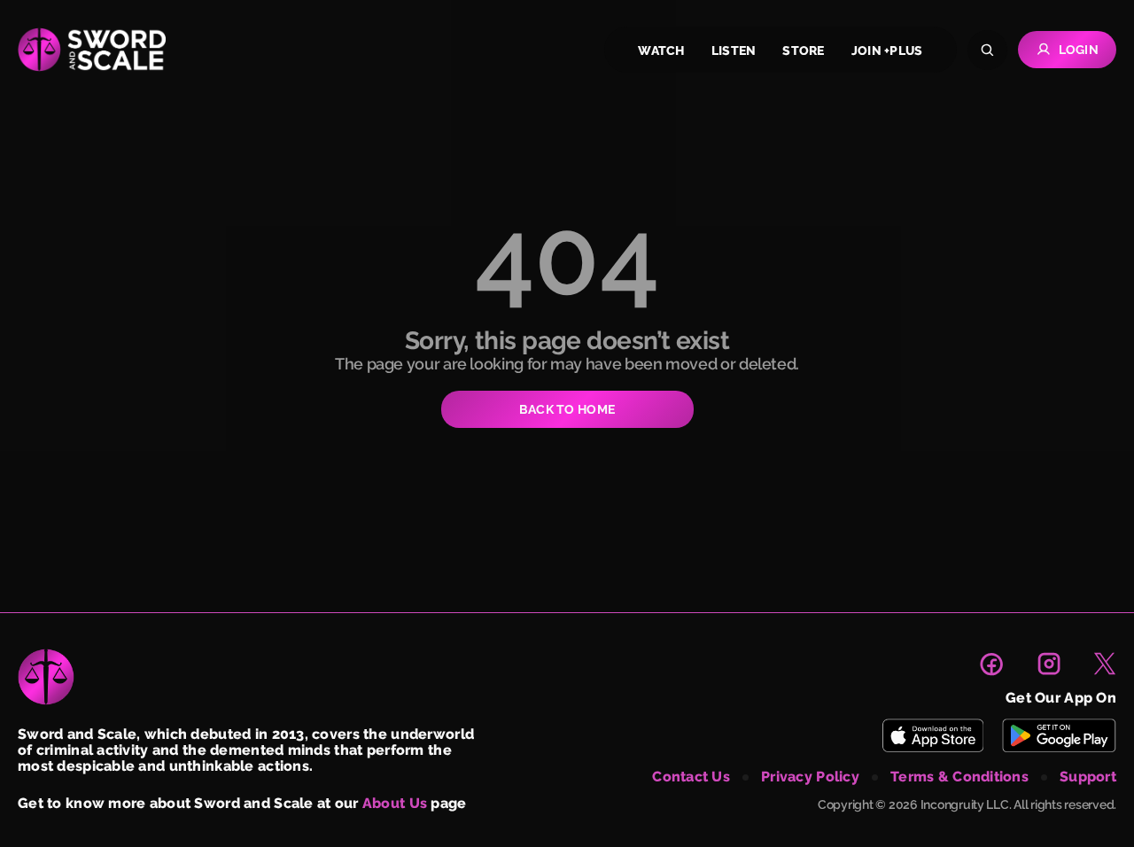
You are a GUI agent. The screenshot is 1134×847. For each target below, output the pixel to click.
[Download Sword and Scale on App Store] (932, 735)
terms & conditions (959, 777)
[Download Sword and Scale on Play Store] (1058, 735)
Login (1079, 50)
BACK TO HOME (567, 409)
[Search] (987, 50)
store (803, 50)
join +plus (887, 50)
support (1088, 777)
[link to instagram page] (1049, 663)
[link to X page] (1104, 663)
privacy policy (810, 777)
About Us (394, 803)
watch (661, 50)
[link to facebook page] (991, 663)
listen (734, 50)
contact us (691, 777)
